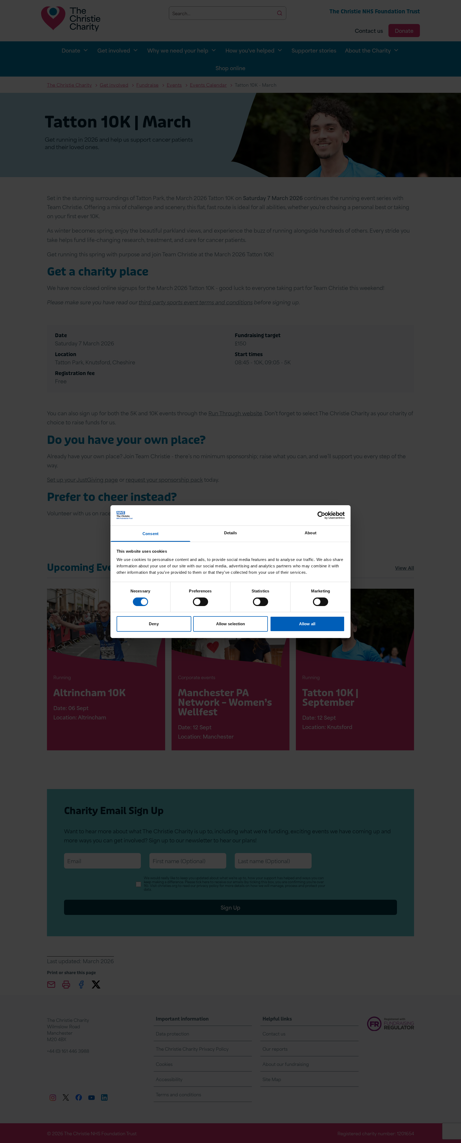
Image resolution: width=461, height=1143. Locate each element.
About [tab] (310, 533)
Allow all (307, 624)
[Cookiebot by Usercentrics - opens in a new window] (321, 515)
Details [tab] (230, 533)
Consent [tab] (150, 533)
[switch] (200, 602)
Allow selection (230, 624)
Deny (153, 624)
